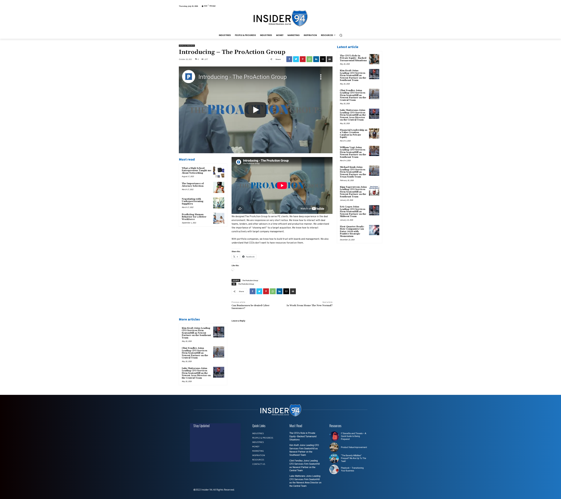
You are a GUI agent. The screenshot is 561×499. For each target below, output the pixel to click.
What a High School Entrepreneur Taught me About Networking (196, 170)
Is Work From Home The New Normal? (310, 305)
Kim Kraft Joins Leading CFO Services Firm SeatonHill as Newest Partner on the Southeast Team (196, 333)
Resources (258, 460)
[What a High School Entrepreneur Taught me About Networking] (218, 172)
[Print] (330, 59)
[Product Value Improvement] (334, 447)
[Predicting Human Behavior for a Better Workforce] (218, 218)
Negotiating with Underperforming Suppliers (192, 201)
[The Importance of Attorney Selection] (218, 187)
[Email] (323, 59)
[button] (340, 35)
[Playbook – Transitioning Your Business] (334, 469)
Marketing (258, 451)
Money (255, 446)
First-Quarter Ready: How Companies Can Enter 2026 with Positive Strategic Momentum (352, 231)
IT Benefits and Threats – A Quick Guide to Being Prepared (353, 436)
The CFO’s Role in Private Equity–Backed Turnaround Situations (353, 58)
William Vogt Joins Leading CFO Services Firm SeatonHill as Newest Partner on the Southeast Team (353, 152)
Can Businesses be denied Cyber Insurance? (250, 307)
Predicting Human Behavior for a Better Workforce (194, 217)
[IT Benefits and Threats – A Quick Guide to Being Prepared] (334, 436)
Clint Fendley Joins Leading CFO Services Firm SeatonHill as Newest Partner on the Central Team (195, 353)
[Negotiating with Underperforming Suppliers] (218, 202)
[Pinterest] (303, 59)
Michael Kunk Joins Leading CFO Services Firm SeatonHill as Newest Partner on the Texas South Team (353, 172)
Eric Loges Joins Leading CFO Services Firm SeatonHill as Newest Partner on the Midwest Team (353, 211)
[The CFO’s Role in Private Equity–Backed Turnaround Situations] (374, 59)
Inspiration (258, 455)
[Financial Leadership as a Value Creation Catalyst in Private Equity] (374, 133)
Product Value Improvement (354, 447)
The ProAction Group (250, 280)
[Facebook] (289, 59)
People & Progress (186, 46)
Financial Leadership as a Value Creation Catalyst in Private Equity (353, 134)
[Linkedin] (316, 59)
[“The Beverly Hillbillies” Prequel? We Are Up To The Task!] (334, 458)
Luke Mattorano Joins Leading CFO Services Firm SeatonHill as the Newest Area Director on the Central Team (196, 373)
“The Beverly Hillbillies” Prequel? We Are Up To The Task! (353, 458)
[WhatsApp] (309, 59)
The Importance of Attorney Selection (193, 184)
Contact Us (258, 464)
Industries (258, 433)
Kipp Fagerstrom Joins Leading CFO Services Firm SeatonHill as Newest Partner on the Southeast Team (353, 192)
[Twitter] (296, 59)
